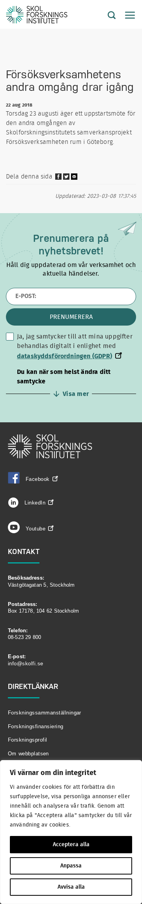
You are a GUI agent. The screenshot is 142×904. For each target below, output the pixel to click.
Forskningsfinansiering (36, 726)
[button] (71, 383)
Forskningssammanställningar (44, 713)
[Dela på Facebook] (58, 178)
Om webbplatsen (28, 754)
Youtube (35, 529)
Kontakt (24, 551)
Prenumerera (71, 317)
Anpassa (71, 866)
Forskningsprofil (27, 740)
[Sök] (106, 16)
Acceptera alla (71, 844)
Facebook (38, 479)
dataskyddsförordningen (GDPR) (64, 356)
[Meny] (126, 16)
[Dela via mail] (74, 179)
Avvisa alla (71, 887)
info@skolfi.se (25, 663)
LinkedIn (33, 503)
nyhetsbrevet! (71, 251)
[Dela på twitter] (66, 178)
